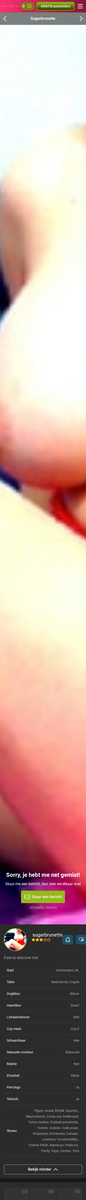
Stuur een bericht (47, 897)
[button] (68, 939)
